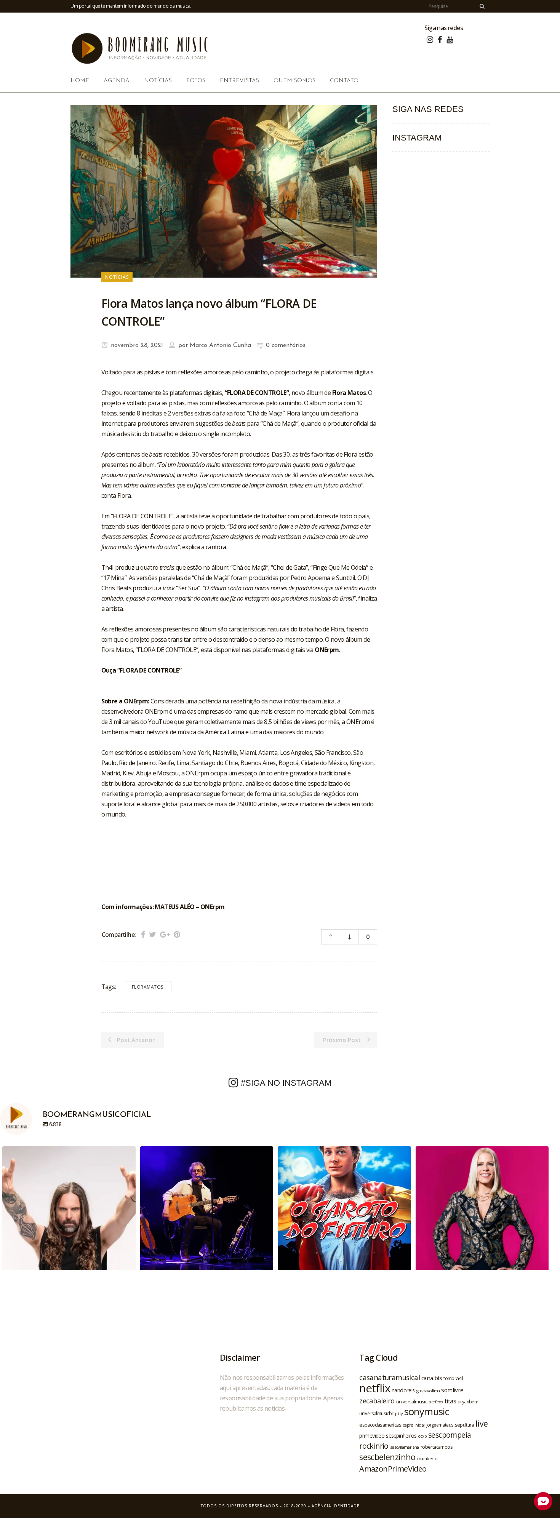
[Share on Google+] (165, 934)
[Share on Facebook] (143, 934)
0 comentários (286, 345)
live (481, 1423)
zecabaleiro (376, 1400)
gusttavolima (428, 1390)
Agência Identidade (336, 1505)
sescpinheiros (401, 1435)
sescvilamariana (404, 1447)
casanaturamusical (389, 1377)
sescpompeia (449, 1435)
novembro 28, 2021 (136, 345)
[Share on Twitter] (152, 934)
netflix (374, 1388)
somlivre (452, 1390)
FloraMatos (147, 987)
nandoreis (403, 1390)
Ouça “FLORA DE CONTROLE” (141, 670)
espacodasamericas (380, 1424)
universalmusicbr (376, 1413)
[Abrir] (69, 1213)
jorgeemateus (440, 1425)
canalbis (431, 1378)
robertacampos (437, 1446)
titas (450, 1401)
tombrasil (453, 1378)
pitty (399, 1413)
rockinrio (374, 1446)
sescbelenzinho (387, 1456)
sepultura (464, 1425)
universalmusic (411, 1401)
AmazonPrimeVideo (392, 1468)
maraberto (427, 1458)
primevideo (371, 1435)
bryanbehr (468, 1401)
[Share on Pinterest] (177, 934)
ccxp (422, 1436)
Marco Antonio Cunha (220, 345)
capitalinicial (414, 1425)
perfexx (436, 1402)
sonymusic (427, 1411)
